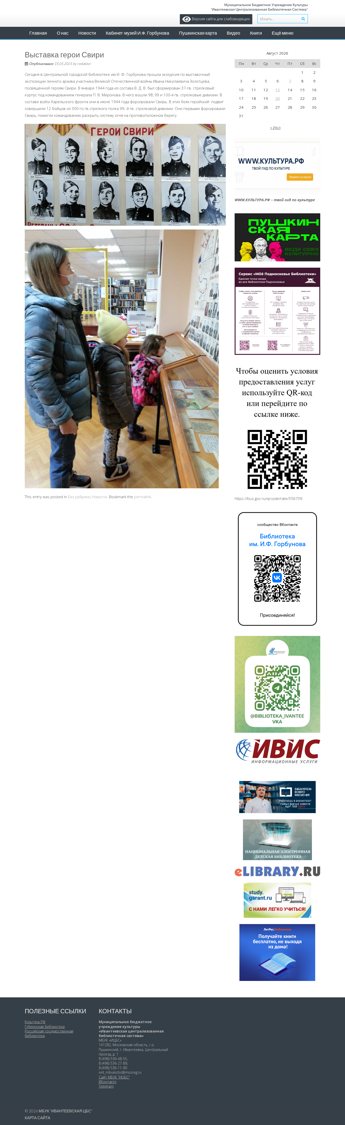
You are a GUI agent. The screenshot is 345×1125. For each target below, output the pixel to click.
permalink (142, 496)
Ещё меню (282, 33)
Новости (87, 33)
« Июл (275, 127)
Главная (38, 33)
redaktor (84, 63)
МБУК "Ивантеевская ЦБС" (65, 1111)
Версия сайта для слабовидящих (220, 18)
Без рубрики (79, 496)
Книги (256, 33)
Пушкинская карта (198, 33)
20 (277, 98)
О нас (62, 33)
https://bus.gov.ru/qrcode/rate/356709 (268, 498)
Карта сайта (37, 1117)
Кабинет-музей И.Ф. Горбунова (137, 33)
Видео (233, 33)
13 (277, 89)
